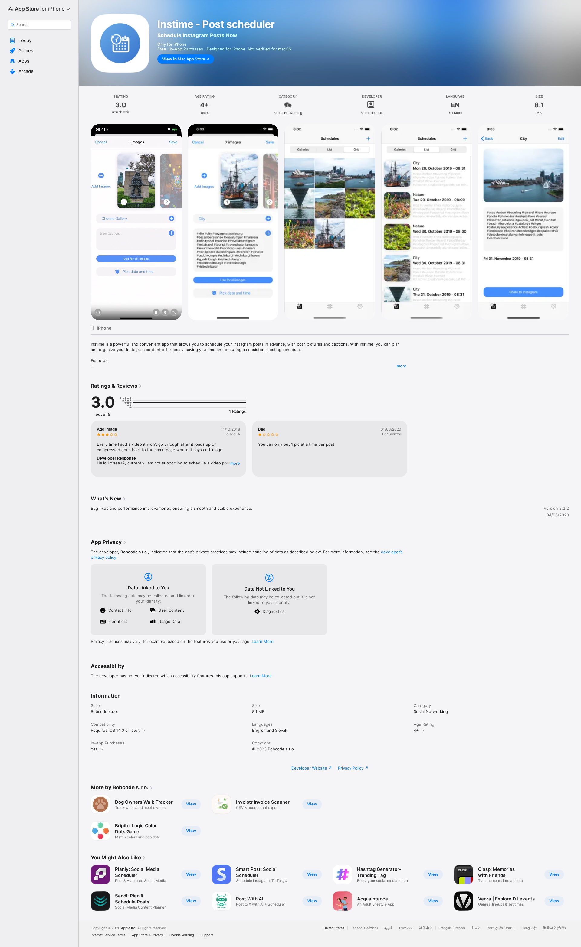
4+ (416, 730)
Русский (406, 928)
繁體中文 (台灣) (554, 928)
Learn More (263, 641)
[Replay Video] (98, 313)
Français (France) (452, 928)
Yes (94, 749)
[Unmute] (165, 313)
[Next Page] (575, 222)
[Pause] (156, 313)
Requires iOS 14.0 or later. (115, 730)
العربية (388, 928)
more (401, 365)
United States (333, 928)
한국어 (476, 928)
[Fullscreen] (174, 313)
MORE (235, 463)
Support (206, 935)
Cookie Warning (181, 935)
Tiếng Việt (529, 928)
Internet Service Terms (108, 935)
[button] (39, 40)
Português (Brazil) (501, 928)
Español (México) (364, 928)
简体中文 (425, 928)
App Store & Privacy (147, 935)
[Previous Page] (84, 222)
